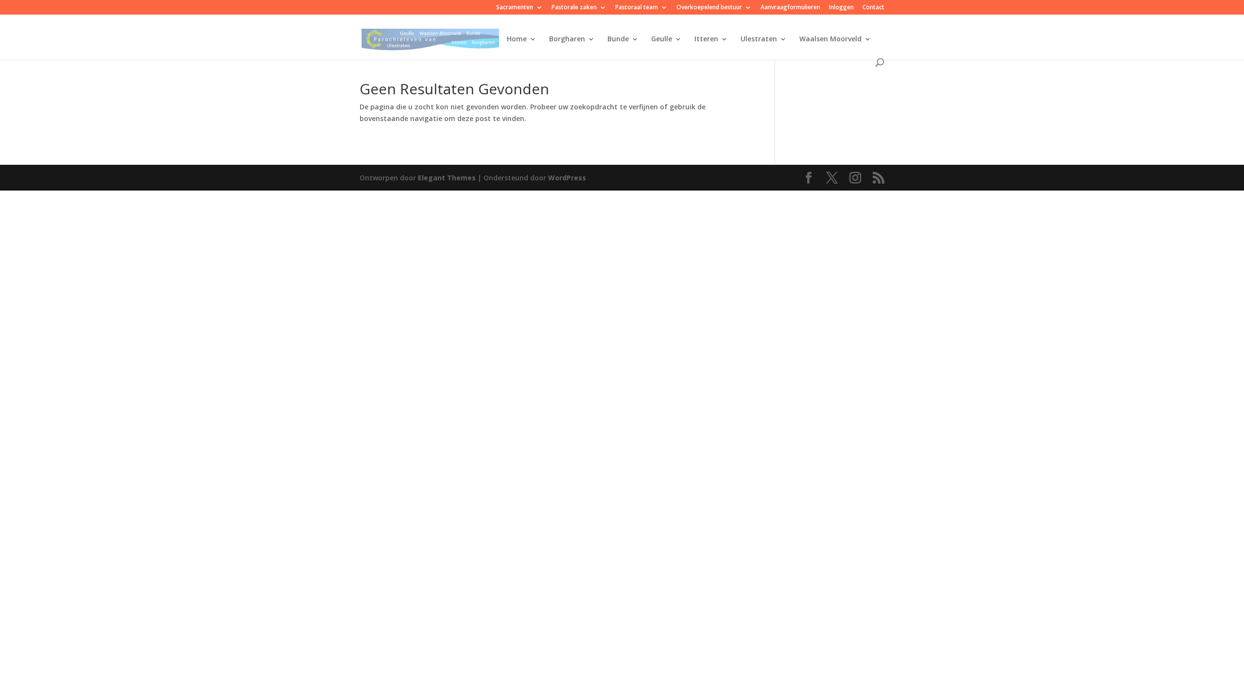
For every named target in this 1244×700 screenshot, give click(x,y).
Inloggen (841, 7)
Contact (873, 7)
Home (517, 39)
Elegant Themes (447, 177)
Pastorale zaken (574, 7)
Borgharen (567, 39)
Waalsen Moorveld (830, 39)
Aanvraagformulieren (790, 7)
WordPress (567, 177)
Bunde (618, 39)
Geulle (661, 39)
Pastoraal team (636, 7)
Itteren (706, 39)
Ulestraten (759, 39)
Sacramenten (514, 7)
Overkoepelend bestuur (709, 7)
